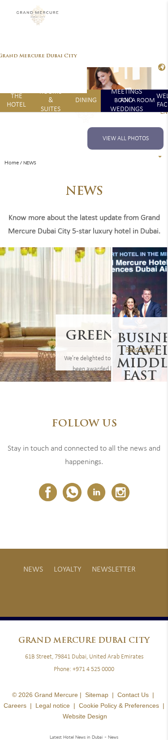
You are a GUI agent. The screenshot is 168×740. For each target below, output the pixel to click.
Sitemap (96, 694)
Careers (15, 705)
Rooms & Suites (50, 101)
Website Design (85, 716)
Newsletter (114, 569)
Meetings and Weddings (126, 101)
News (33, 569)
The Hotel (16, 100)
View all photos (126, 138)
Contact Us (133, 694)
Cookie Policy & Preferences (119, 705)
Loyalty (67, 569)
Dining (86, 100)
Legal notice (52, 705)
